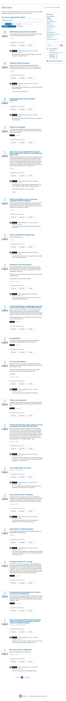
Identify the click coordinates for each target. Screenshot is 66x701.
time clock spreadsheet (18, 361)
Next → (28, 677)
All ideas (49, 18)
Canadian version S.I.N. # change (21, 562)
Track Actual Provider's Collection (21, 495)
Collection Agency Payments (19, 63)
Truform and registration (18, 400)
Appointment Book (51, 21)
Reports (48, 37)
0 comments (18, 135)
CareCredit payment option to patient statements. (22, 99)
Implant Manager (50, 32)
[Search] (61, 45)
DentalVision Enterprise (54, 52)
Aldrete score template (17, 127)
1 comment (12, 38)
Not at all (14, 45)
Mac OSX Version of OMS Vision (21, 650)
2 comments (12, 71)
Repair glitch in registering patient (21, 529)
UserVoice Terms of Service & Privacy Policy (38, 696)
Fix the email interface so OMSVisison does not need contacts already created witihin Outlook (26, 306)
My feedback (20, 26)
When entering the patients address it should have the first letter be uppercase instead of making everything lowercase (25, 621)
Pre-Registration (50, 35)
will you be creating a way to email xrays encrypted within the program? (24, 200)
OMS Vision (52, 56)
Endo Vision (52, 54)
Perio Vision (52, 57)
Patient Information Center (21, 624)
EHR (48, 28)
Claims (17, 441)
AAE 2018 (51, 50)
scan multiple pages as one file (20, 468)
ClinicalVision (50, 25)
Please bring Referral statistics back (22, 235)
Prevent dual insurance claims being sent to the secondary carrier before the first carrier (26, 425)
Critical (31, 45)
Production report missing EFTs (21, 265)
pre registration (15, 338)
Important (22, 45)
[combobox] (53, 45)
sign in (58, 7)
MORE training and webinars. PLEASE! (23, 32)
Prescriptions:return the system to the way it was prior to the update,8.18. (25, 593)
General (17, 281)
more (33, 438)
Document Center (50, 27)
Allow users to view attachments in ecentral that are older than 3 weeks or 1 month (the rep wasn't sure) (26, 153)
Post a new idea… (51, 16)
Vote (5, 35)
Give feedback (53, 48)
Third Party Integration (51, 39)
